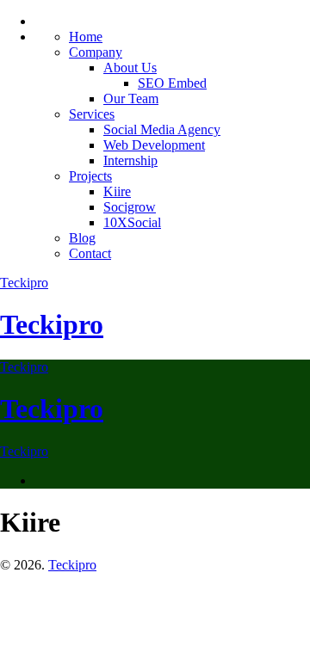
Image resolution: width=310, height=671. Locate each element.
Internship (130, 160)
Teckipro (24, 282)
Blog (82, 238)
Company (95, 52)
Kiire (117, 191)
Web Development (154, 145)
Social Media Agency (161, 129)
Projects (90, 176)
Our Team (130, 98)
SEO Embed (172, 83)
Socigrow (129, 207)
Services (92, 114)
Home (85, 36)
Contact (90, 253)
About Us (130, 67)
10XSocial (132, 222)
